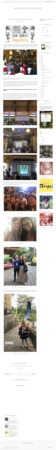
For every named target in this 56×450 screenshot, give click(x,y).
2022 (41, 60)
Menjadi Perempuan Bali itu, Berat (13, 425)
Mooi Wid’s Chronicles (28, 8)
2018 (41, 64)
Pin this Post (30, 365)
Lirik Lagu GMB (43, 74)
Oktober (42, 68)
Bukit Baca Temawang (44, 85)
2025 (41, 56)
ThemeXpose (11, 447)
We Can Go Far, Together (44, 80)
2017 (41, 96)
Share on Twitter (22, 365)
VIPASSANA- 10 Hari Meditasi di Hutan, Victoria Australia (48, 47)
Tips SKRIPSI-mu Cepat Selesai (13, 431)
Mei (41, 90)
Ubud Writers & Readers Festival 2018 (46, 72)
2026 (41, 55)
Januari (42, 95)
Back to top (50, 447)
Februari (42, 94)
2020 (41, 61)
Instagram (43, 28)
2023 (41, 59)
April (42, 91)
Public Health (41, 39)
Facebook (47, 28)
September (42, 86)
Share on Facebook (13, 365)
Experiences (43, 139)
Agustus (42, 87)
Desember (42, 65)
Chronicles (21, 368)
